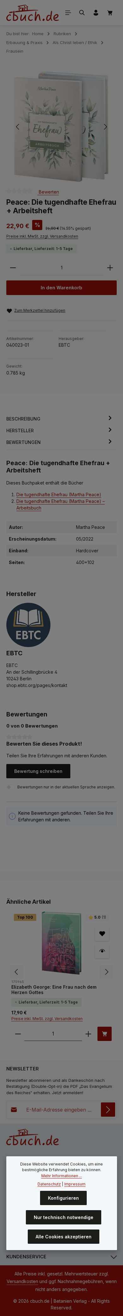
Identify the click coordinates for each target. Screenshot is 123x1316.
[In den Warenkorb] (104, 1034)
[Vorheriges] (18, 126)
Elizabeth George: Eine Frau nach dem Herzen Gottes (54, 989)
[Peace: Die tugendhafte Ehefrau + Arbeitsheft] (61, 127)
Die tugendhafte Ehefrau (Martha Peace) (58, 494)
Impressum (74, 1184)
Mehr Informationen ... (61, 1175)
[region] (61, 127)
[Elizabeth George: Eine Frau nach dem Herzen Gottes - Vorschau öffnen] (102, 951)
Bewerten (48, 192)
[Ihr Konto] (96, 12)
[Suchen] (82, 12)
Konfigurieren (63, 1198)
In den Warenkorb (61, 288)
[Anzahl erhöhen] (110, 268)
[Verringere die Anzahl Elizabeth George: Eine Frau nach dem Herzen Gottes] (18, 1034)
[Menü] (68, 12)
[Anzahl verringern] (13, 268)
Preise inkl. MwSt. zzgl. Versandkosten (42, 236)
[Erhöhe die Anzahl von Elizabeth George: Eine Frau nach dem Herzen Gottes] (88, 1034)
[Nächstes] (105, 126)
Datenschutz (49, 1184)
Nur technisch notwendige (63, 1217)
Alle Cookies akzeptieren (63, 1236)
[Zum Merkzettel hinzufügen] (102, 934)
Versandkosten (22, 1281)
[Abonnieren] (108, 1109)
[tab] (60, 419)
